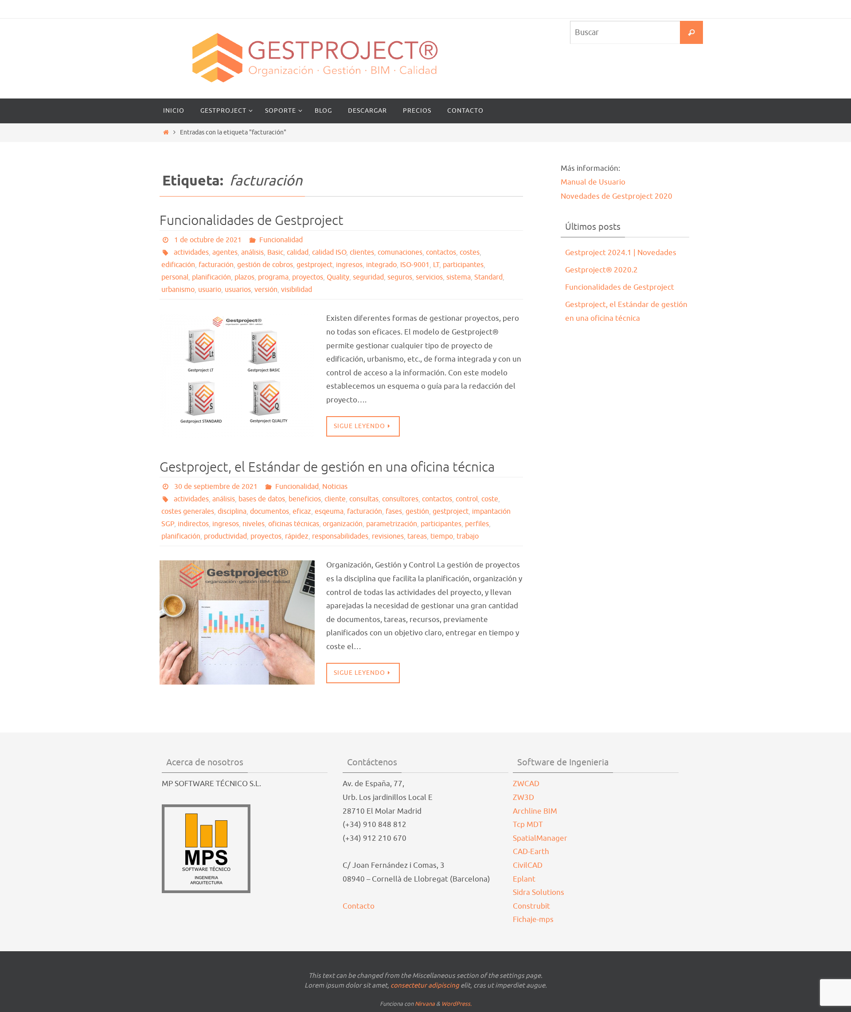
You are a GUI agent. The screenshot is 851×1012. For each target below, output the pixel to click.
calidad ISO (329, 252)
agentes (225, 252)
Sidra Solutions (538, 892)
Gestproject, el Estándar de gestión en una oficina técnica (327, 467)
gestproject (314, 264)
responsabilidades (340, 536)
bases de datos (261, 499)
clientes (362, 252)
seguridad (368, 277)
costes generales (187, 511)
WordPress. (456, 1004)
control (467, 499)
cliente (335, 499)
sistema (458, 277)
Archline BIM (535, 811)
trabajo (468, 536)
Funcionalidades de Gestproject (252, 220)
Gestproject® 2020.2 (601, 270)
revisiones (388, 536)
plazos (244, 277)
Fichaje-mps (533, 919)
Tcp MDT (528, 824)
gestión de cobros (265, 264)
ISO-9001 (414, 264)
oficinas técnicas (293, 524)
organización (343, 524)
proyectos (307, 277)
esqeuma (329, 511)
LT (436, 264)
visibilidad (296, 289)
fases (394, 511)
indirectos (193, 524)
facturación (216, 264)
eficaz (302, 511)
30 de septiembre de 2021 (216, 486)
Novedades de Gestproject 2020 (616, 196)
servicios (429, 277)
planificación (211, 277)
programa (273, 277)
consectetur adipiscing (424, 985)
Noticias (334, 486)
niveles (253, 524)
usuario (209, 289)
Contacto (359, 906)
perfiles (477, 524)
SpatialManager (540, 838)
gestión (417, 511)
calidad (297, 252)
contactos (441, 252)
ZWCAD (526, 783)
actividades (191, 252)
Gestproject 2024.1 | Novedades (620, 252)
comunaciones (400, 252)
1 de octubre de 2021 (208, 240)
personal (174, 277)
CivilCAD (528, 865)
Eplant (524, 879)
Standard (488, 277)
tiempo (441, 536)
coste (489, 499)
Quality (338, 277)
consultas (364, 499)
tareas (417, 536)
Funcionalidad (281, 240)
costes (470, 252)
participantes (463, 264)
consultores (400, 499)
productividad (225, 536)
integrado (381, 264)
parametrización (391, 524)
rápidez (296, 536)
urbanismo (178, 289)
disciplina (232, 511)
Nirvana (425, 1004)
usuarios (238, 289)
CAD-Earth (531, 851)
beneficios (305, 499)
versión (265, 289)
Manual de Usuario (593, 182)
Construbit (531, 906)
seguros (399, 277)
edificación (178, 264)
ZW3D (523, 797)
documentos (269, 511)
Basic (275, 252)
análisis (252, 252)
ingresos (349, 264)
